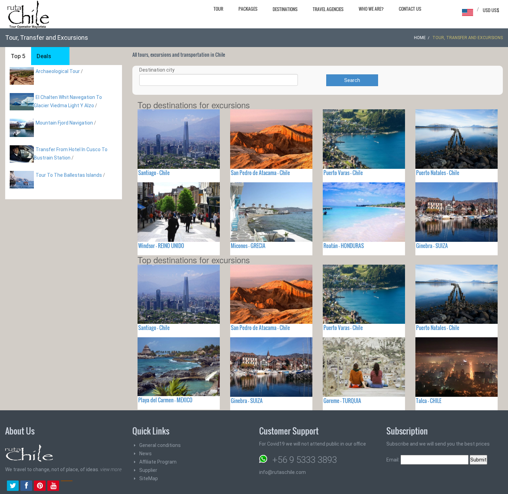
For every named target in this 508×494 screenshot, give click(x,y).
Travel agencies (328, 9)
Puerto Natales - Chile (437, 172)
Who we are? (371, 8)
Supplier (148, 470)
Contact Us (410, 8)
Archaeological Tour (58, 71)
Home (420, 37)
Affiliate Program (158, 462)
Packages (247, 8)
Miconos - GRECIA (248, 245)
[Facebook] (26, 486)
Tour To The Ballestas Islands (69, 175)
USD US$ (491, 10)
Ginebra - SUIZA (432, 245)
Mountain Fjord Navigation (64, 123)
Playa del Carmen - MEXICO (165, 400)
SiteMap (148, 478)
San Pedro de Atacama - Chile (260, 172)
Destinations (285, 9)
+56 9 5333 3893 (304, 460)
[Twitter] (13, 486)
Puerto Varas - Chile (343, 172)
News (145, 453)
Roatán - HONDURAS (343, 245)
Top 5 (18, 56)
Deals (44, 56)
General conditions (160, 445)
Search (352, 80)
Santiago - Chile (154, 172)
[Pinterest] (40, 486)
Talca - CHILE (428, 400)
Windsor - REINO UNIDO (161, 245)
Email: (393, 460)
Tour (218, 8)
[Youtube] (53, 486)
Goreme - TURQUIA (342, 400)
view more (111, 469)
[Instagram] (67, 486)
